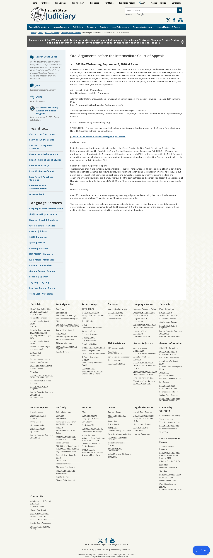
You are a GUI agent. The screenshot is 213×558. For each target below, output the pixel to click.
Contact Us (176, 3)
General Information (38, 27)
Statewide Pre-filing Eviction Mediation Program (47, 110)
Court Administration (168, 388)
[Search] (179, 10)
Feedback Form (37, 397)
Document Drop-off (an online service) (40, 348)
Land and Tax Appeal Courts (119, 430)
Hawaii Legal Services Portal (145, 371)
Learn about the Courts (41, 139)
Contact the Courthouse (42, 134)
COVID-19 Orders (140, 427)
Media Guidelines (166, 309)
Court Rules (138, 430)
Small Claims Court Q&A (143, 378)
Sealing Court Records (168, 395)
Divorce (59, 427)
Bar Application (88, 331)
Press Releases (36, 368)
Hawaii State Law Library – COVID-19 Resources (67, 423)
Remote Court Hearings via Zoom (170, 367)
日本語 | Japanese (38, 237)
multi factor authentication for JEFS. (137, 42)
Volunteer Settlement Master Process (91, 445)
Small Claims (61, 473)
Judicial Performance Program (39, 387)
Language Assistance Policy (144, 309)
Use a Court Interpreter (143, 327)
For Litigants (61, 3)
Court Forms (35, 352)
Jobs (38, 85)
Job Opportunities (166, 375)
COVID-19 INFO (88, 309)
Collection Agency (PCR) (66, 436)
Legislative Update (38, 415)
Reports (33, 418)
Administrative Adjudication (119, 434)
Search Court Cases (46, 56)
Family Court (113, 427)
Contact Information (38, 318)
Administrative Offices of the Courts (40, 502)
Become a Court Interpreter (140, 332)
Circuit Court (113, 421)
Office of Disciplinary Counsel (90, 358)
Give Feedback (36, 194)
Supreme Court (114, 412)
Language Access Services (144, 312)
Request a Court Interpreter (140, 320)
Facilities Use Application (169, 336)
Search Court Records (65, 330)
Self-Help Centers (63, 412)
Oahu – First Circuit (38, 510)
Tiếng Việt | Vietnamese (42, 293)
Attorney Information (65, 340)
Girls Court (163, 471)
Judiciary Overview (167, 385)
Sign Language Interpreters (144, 324)
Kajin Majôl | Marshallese (42, 259)
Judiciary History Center (169, 425)
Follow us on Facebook (174, 20)
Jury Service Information (118, 309)
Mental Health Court (167, 481)
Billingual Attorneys (90, 334)
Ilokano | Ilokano (38, 231)
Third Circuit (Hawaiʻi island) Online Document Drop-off (67, 325)
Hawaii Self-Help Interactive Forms (145, 366)
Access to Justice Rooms (143, 362)
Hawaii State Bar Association (93, 354)
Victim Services (62, 443)
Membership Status (90, 344)
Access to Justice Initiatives (144, 353)
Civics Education (166, 419)
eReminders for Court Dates (39, 322)
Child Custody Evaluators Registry (40, 382)
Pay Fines (34, 326)
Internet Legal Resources (66, 336)
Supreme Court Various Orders (143, 419)
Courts (103, 27)
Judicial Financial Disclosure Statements (41, 393)
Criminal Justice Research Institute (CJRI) (170, 456)
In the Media (35, 422)
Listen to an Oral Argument (43, 154)
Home (34, 3)
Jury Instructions (89, 340)
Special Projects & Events (168, 27)
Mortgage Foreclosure (65, 467)
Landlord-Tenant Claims (66, 439)
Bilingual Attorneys (64, 343)
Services (91, 27)
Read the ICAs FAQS (39, 165)
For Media (109, 3)
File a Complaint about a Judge (45, 159)
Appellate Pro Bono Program (141, 358)
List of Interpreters (141, 315)
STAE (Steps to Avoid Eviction (167, 485)
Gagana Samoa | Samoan (42, 271)
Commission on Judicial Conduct (117, 438)
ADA (143, 3)
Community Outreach (142, 27)
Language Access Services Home (46, 208)
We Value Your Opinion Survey (40, 527)
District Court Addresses (40, 523)
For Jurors (94, 3)
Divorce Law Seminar (39, 362)
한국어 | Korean (37, 242)
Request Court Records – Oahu (66, 456)
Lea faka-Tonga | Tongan (42, 288)
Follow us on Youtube (180, 20)
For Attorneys (78, 3)
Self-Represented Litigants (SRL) (41, 336)
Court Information (115, 312)
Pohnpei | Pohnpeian (40, 265)
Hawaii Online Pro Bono (143, 374)
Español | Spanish (38, 276)
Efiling (39, 96)
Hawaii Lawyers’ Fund (91, 350)
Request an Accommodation (115, 352)
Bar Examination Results (40, 359)
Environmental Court (168, 467)
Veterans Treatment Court (170, 489)
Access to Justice (158, 3)
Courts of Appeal (37, 506)
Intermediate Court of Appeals (117, 416)
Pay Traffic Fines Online (169, 358)
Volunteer (34, 372)
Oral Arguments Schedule (41, 365)
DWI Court (163, 464)
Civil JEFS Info (87, 321)
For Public (45, 3)
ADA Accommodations (117, 348)
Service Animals (114, 360)
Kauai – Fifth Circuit (38, 520)
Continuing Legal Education (93, 347)
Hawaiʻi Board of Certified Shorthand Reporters (40, 310)
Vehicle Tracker (88, 449)
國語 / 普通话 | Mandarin (41, 254)
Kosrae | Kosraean (38, 248)
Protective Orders (63, 464)
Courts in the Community (169, 415)
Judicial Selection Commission (115, 449)
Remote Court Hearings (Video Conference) (40, 331)
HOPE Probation (166, 477)
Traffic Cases (61, 460)
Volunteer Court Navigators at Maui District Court (41, 376)
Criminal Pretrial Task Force (171, 461)
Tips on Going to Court (65, 480)
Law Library (61, 333)
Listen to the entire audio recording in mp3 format (98, 136)
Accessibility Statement (120, 550)
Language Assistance (90, 418)
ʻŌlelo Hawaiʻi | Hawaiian (42, 225)
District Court (113, 424)
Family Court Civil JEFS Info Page (93, 316)
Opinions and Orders (168, 322)
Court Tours (164, 432)
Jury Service (164, 382)
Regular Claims (62, 477)
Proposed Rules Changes (143, 415)
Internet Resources (141, 434)
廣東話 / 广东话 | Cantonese (43, 214)
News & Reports (60, 27)
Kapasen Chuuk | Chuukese (43, 220)
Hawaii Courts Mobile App (170, 379)
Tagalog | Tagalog (39, 282)
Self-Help (77, 27)
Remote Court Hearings (66, 315)
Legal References (119, 27)
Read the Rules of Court (41, 171)
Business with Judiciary (168, 392)
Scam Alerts (35, 355)
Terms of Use (102, 550)
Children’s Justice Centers (92, 428)
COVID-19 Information (168, 348)
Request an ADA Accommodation (38, 187)
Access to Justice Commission (140, 349)
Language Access (127, 3)
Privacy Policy (88, 550)
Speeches (34, 431)
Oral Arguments (88, 337)
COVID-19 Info (36, 314)
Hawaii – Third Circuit (39, 516)
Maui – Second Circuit (39, 513)
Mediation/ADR (88, 425)
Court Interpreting (89, 415)
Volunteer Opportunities (169, 422)
